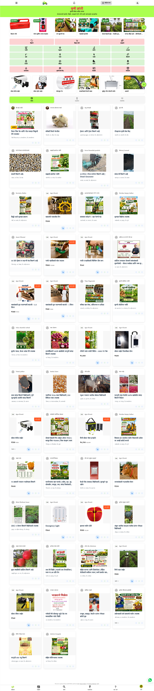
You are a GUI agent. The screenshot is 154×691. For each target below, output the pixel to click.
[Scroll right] (143, 27)
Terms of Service (92, 684)
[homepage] (44, 3)
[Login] (137, 3)
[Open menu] (16, 3)
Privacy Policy (83, 684)
